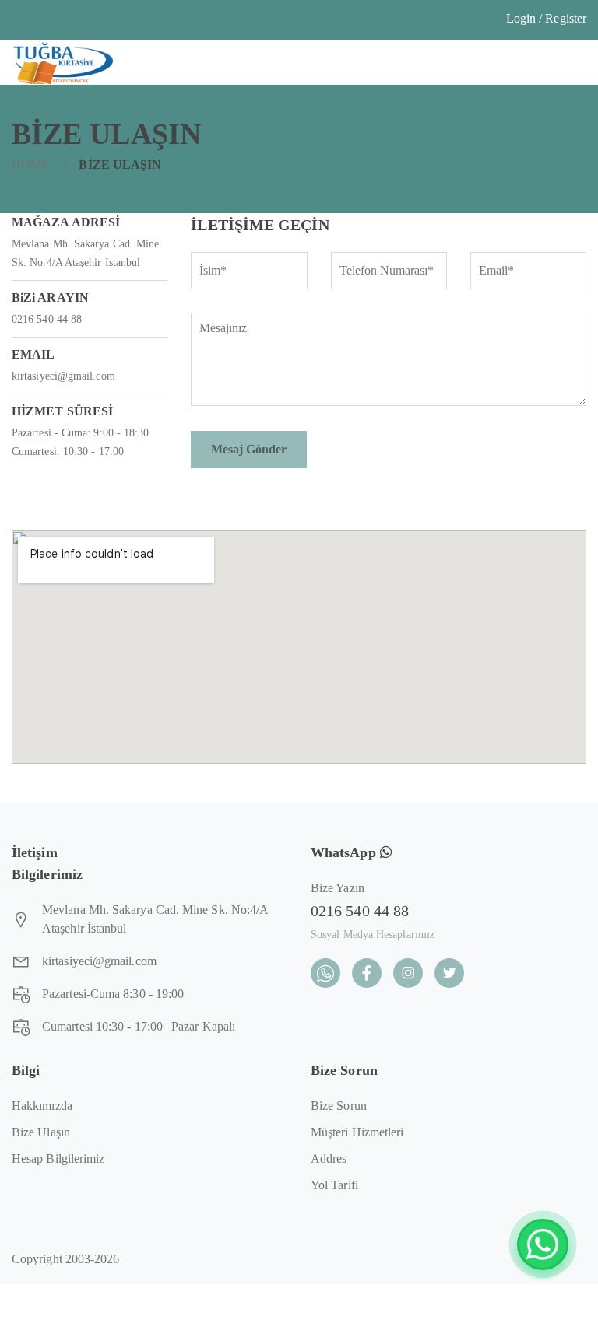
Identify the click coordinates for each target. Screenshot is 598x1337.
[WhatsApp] (542, 1244)
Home (30, 164)
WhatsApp (345, 852)
